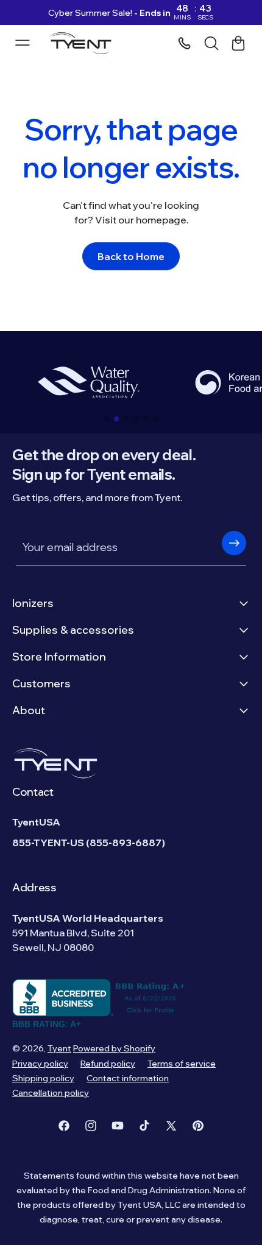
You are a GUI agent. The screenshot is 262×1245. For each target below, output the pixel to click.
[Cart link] (238, 43)
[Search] (211, 43)
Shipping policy (43, 1078)
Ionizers (33, 603)
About (28, 710)
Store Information (59, 657)
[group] (88, 382)
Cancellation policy (50, 1092)
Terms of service (181, 1063)
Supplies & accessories (73, 630)
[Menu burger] (22, 42)
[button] (106, 418)
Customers (41, 683)
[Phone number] (184, 43)
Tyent (59, 1048)
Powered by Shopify (114, 1048)
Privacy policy (40, 1063)
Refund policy (107, 1063)
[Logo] (83, 43)
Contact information (128, 1078)
